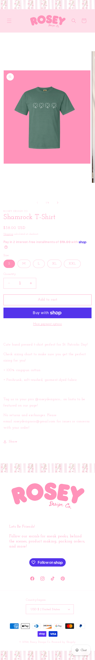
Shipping (8, 234)
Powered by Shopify (64, 642)
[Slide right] (58, 203)
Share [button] (13, 441)
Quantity (9, 274)
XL (54, 263)
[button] (9, 21)
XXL (72, 263)
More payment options (47, 324)
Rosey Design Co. (40, 642)
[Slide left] (37, 203)
